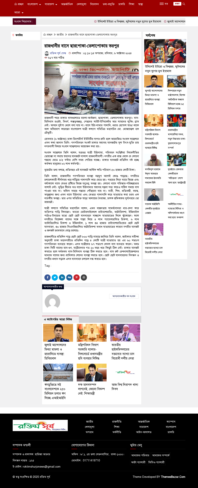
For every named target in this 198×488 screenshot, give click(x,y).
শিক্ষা (131, 4)
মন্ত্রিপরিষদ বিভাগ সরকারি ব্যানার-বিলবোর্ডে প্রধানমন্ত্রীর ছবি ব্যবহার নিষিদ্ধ (152, 139)
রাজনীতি (116, 421)
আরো (17, 12)
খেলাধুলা (81, 4)
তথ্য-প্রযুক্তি (109, 4)
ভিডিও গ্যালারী (156, 462)
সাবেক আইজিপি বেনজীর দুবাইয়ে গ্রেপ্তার (152, 209)
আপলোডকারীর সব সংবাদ (123, 296)
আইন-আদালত (143, 432)
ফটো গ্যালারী (138, 462)
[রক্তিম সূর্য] (40, 425)
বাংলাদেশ (32, 4)
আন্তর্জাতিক (67, 4)
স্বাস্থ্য (140, 4)
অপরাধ (89, 432)
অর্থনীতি (116, 432)
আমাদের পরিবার (140, 455)
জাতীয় (60, 34)
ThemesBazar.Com (173, 477)
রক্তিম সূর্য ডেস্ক (57, 53)
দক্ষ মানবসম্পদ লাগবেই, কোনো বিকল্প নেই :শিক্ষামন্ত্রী (91, 389)
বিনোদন (94, 4)
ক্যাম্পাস (171, 421)
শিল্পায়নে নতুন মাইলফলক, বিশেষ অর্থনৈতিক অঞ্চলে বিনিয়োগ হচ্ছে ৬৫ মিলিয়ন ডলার (176, 99)
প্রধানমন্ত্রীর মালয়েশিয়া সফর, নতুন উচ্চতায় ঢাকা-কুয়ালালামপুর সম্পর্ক (177, 139)
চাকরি (121, 4)
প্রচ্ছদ (20, 4)
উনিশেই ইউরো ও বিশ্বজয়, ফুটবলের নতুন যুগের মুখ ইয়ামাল (120, 21)
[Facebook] (47, 277)
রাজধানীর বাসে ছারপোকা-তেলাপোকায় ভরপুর (92, 34)
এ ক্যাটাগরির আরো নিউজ (58, 319)
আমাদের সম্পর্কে (161, 455)
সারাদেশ (49, 4)
